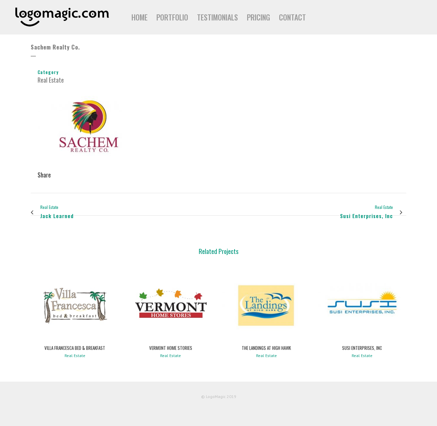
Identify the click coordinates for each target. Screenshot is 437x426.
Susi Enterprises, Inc (362, 347)
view (75, 304)
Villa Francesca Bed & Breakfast (74, 347)
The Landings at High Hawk (266, 347)
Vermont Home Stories (170, 347)
